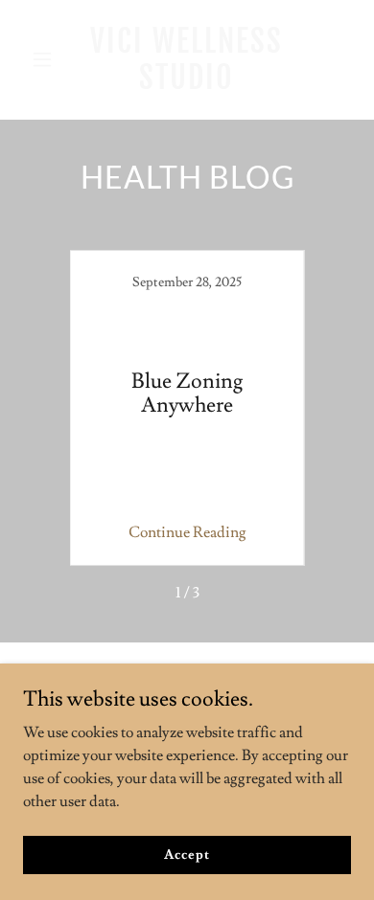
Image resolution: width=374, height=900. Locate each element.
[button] (47, 59)
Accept (186, 854)
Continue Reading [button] (187, 532)
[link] (186, 84)
